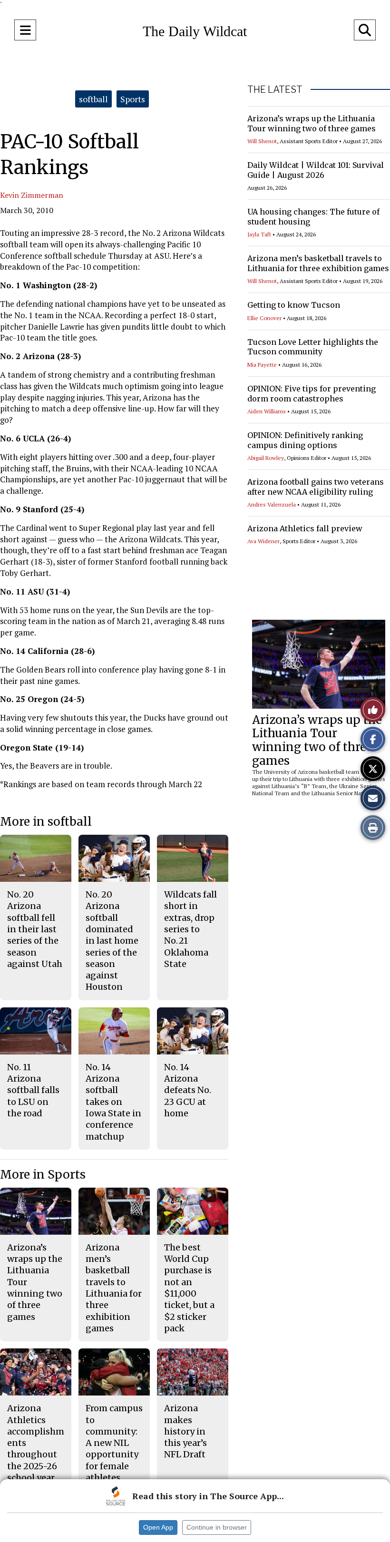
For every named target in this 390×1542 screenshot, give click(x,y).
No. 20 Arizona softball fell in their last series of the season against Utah (34, 929)
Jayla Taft (259, 234)
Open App (158, 1527)
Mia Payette (262, 364)
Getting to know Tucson (293, 305)
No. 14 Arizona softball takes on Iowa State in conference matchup (113, 1102)
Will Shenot (262, 141)
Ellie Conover (264, 318)
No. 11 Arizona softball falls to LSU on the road (33, 1090)
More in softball (46, 821)
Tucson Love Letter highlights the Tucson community (312, 347)
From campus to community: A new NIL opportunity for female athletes (114, 1443)
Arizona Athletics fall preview (304, 528)
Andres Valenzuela (271, 504)
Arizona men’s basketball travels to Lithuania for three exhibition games (318, 263)
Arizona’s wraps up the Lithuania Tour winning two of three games (311, 123)
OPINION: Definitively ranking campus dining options (305, 440)
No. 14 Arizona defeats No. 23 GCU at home (187, 1090)
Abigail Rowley (265, 457)
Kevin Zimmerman (31, 195)
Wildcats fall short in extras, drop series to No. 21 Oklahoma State (190, 929)
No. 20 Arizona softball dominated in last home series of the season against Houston (112, 940)
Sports (132, 99)
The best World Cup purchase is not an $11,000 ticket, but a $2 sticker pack (189, 1288)
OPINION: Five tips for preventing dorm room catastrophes (311, 393)
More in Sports (43, 1174)
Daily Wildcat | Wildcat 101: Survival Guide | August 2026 (315, 170)
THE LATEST (274, 89)
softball (93, 99)
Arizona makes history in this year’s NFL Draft (185, 1431)
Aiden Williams (266, 411)
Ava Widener (263, 541)
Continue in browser (216, 1527)
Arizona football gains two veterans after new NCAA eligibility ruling (315, 487)
